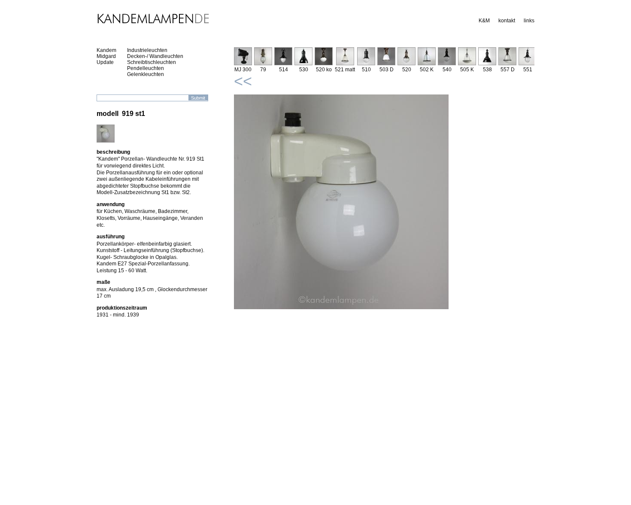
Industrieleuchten (147, 50)
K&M (484, 21)
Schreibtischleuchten (151, 62)
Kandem (106, 50)
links (529, 21)
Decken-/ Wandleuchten (155, 56)
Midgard (106, 56)
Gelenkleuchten (145, 74)
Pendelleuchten (145, 68)
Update (105, 62)
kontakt (506, 21)
